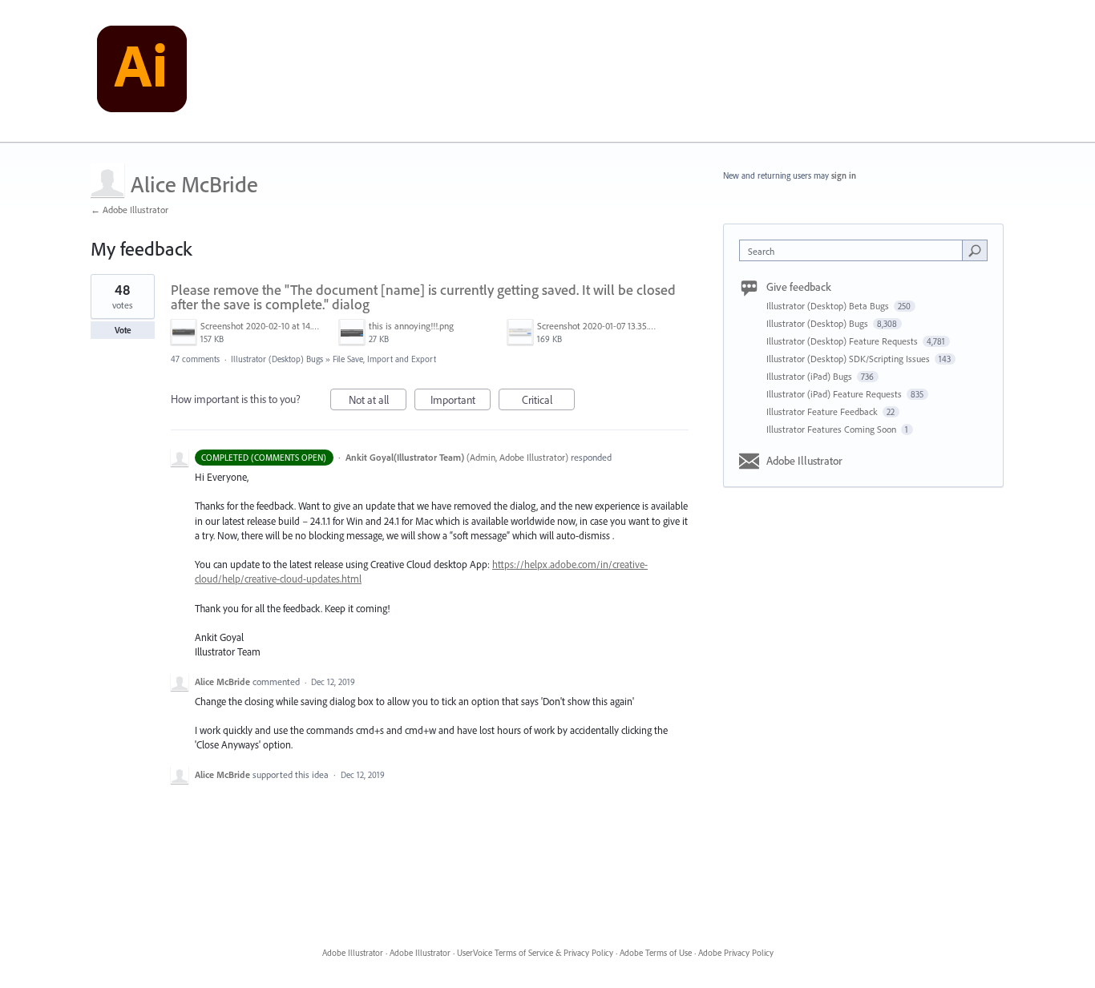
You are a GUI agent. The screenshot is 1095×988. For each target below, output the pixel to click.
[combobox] (855, 250)
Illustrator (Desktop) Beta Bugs (828, 306)
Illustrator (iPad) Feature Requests (835, 394)
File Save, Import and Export (384, 359)
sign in (843, 175)
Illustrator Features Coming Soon (832, 429)
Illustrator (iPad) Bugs (810, 376)
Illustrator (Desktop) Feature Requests (843, 341)
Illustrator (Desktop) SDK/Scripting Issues (849, 359)
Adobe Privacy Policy (736, 952)
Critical (548, 401)
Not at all (377, 401)
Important (460, 401)
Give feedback (798, 287)
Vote (123, 330)
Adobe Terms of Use (656, 952)
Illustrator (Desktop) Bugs (277, 359)
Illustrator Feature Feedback (823, 411)
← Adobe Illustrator (129, 210)
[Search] (975, 250)
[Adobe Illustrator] (142, 71)
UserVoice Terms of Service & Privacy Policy (535, 952)
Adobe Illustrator (804, 461)
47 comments (195, 359)
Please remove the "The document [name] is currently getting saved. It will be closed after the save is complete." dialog (423, 296)
